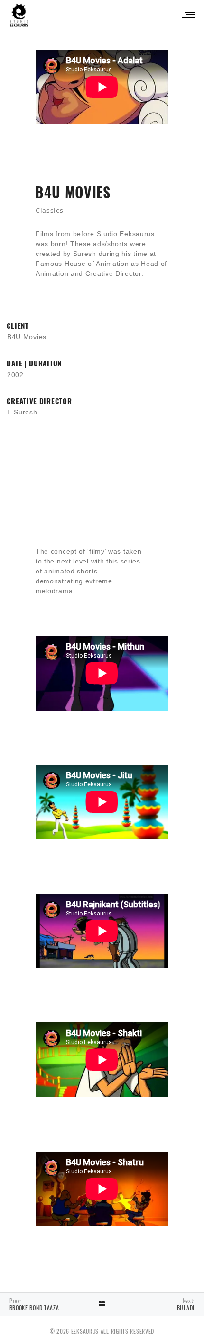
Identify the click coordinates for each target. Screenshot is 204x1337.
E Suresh (22, 412)
